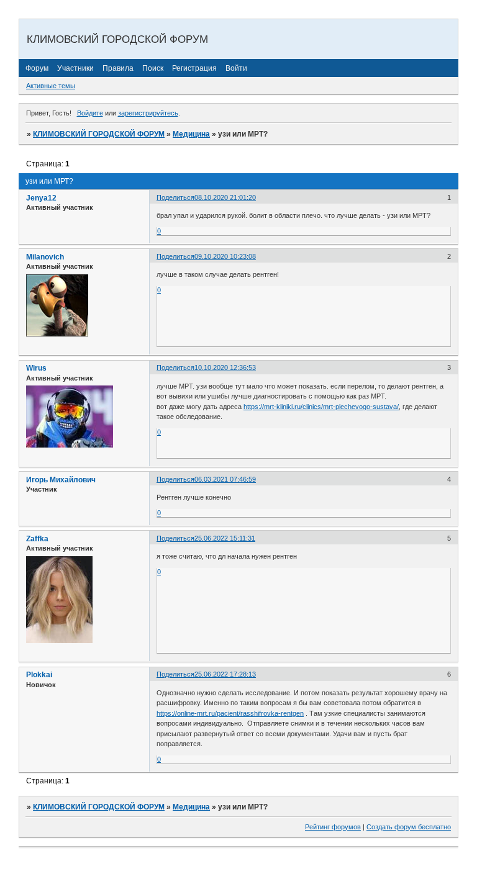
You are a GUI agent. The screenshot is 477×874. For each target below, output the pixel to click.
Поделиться (175, 197)
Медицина (191, 134)
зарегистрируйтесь (148, 113)
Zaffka (37, 538)
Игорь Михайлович (61, 479)
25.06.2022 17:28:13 (225, 674)
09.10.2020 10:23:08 (225, 256)
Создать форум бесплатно (408, 827)
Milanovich (45, 257)
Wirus (36, 368)
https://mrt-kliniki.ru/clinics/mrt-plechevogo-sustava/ (321, 406)
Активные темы (50, 85)
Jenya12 (41, 198)
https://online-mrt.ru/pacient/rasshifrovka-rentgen (230, 713)
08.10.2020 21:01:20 (225, 197)
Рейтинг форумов (333, 827)
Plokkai (39, 674)
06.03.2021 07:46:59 (225, 479)
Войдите (90, 113)
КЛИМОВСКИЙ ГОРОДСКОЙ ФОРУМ (99, 134)
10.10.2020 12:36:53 (225, 367)
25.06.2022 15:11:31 (224, 538)
